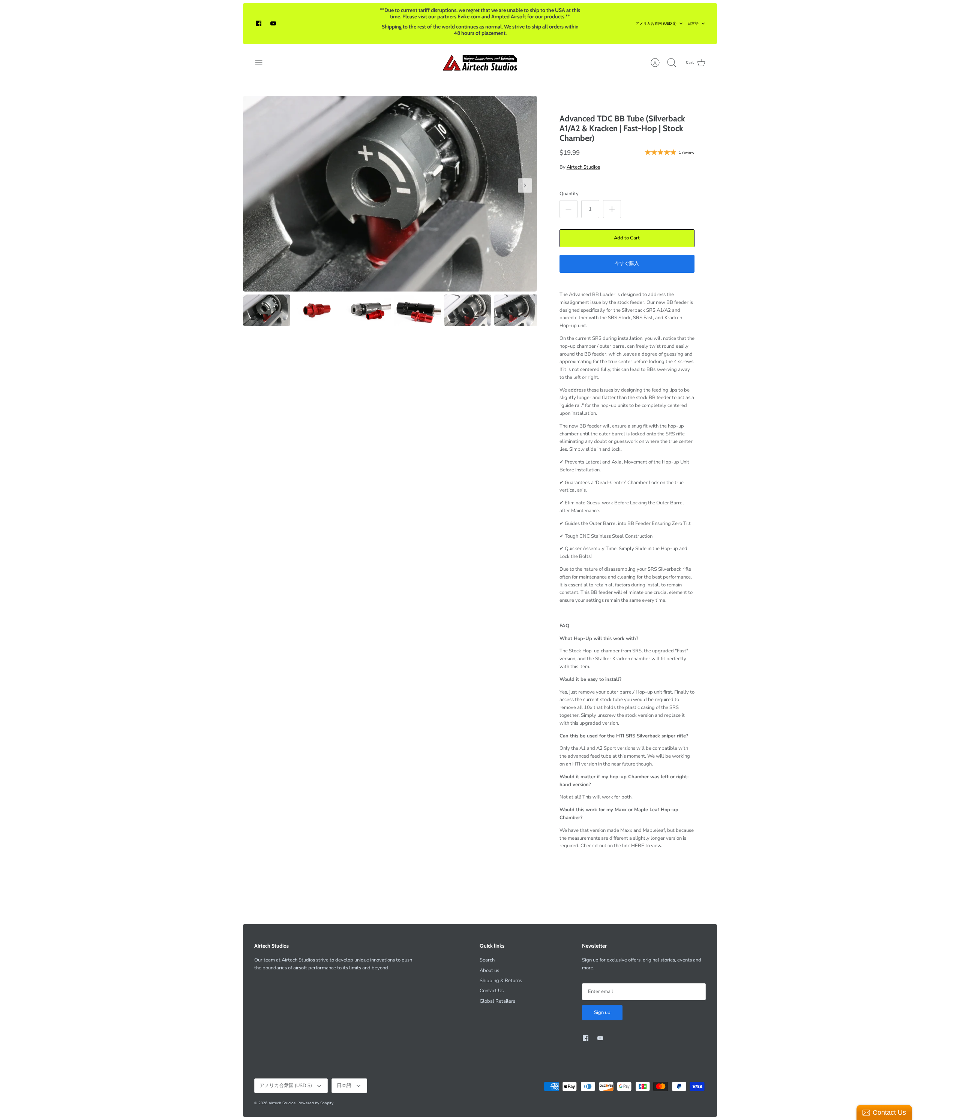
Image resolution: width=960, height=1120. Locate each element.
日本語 (693, 23)
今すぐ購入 (627, 263)
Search (487, 960)
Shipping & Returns (501, 980)
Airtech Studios (583, 167)
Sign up (602, 1012)
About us (489, 970)
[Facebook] (258, 23)
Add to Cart (627, 238)
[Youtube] (273, 23)
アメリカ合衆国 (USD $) (656, 23)
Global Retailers (497, 1001)
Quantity (569, 193)
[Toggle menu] (262, 62)
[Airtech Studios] (480, 62)
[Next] (525, 185)
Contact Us (492, 990)
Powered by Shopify (315, 1103)
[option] (390, 194)
